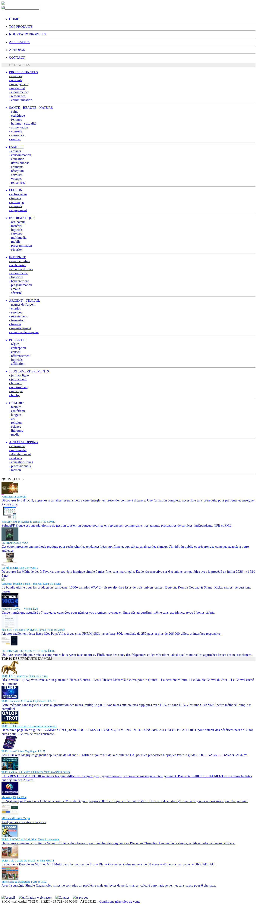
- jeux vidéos (18, 379)
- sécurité (15, 249)
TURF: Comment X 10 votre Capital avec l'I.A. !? (28, 701)
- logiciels (16, 230)
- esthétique (17, 115)
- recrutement (18, 316)
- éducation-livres (21, 462)
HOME (14, 19)
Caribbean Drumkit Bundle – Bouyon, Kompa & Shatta (31, 583)
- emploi (15, 308)
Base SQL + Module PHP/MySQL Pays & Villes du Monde (33, 629)
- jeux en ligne (19, 375)
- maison (15, 470)
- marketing (17, 88)
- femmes (15, 119)
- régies (14, 344)
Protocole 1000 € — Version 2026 (20, 608)
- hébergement (19, 281)
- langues (15, 415)
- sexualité (29, 123)
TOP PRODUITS (21, 26)
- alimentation (18, 127)
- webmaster (17, 265)
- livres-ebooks (19, 163)
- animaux (16, 167)
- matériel (15, 226)
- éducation (16, 159)
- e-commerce (18, 92)
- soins (13, 111)
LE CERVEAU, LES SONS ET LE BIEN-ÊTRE (28, 651)
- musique (16, 391)
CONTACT (17, 57)
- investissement (20, 328)
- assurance (16, 135)
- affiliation (16, 363)
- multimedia (18, 237)
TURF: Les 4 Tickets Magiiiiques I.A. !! (23, 751)
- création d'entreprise (24, 332)
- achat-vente (18, 194)
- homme (15, 123)
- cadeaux (15, 458)
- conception (17, 348)
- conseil (15, 352)
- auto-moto (17, 446)
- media (14, 434)
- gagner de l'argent (22, 304)
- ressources (17, 96)
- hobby (14, 395)
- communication (20, 100)
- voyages (15, 178)
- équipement (18, 210)
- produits (15, 80)
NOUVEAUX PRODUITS (27, 34)
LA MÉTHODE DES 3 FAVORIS (20, 567)
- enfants (15, 151)
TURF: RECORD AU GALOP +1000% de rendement (30, 839)
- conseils (15, 131)
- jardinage (16, 202)
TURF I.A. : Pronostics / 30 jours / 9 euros (24, 676)
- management (18, 84)
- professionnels (20, 466)
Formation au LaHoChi (14, 496)
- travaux (15, 198)
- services (15, 76)
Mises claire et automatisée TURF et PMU (24, 881)
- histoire (15, 407)
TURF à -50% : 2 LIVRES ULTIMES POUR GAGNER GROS (36, 772)
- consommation (20, 155)
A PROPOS (17, 50)
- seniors (15, 139)
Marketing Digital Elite (14, 797)
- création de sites (21, 269)
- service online (19, 261)
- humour (15, 383)
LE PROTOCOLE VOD (15, 542)
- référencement (19, 356)
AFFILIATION (19, 42)
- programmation (20, 245)
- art (12, 418)
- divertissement (20, 454)
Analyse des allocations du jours (24, 822)
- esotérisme (17, 411)
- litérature (16, 430)
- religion (15, 422)
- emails (14, 289)
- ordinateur (17, 222)
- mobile (15, 241)
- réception (16, 171)
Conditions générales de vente (119, 901)
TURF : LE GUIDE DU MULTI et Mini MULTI (28, 860)
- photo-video (18, 387)
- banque (15, 324)
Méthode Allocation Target (16, 818)
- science (15, 426)
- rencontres (17, 182)
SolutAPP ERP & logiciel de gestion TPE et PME (28, 521)
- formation (16, 320)
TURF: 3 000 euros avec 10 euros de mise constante (29, 726)
